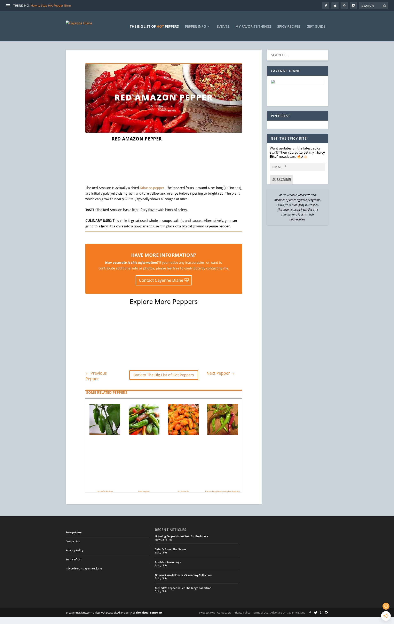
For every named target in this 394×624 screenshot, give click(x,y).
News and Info (164, 539)
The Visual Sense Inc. (149, 612)
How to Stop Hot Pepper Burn (51, 5)
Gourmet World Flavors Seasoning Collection (183, 575)
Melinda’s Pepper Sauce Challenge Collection (183, 588)
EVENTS (223, 27)
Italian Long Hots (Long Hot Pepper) (222, 491)
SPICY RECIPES (288, 27)
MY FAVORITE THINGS (253, 27)
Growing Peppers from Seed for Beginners (181, 536)
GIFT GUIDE (316, 27)
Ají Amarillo (183, 491)
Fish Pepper (144, 491)
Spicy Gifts (161, 552)
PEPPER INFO (195, 27)
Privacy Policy (74, 550)
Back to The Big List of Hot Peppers (163, 374)
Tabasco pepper (152, 188)
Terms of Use (74, 559)
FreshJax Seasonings (168, 562)
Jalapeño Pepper (105, 491)
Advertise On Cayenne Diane (84, 568)
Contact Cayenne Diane (161, 280)
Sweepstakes (74, 532)
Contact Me (73, 541)
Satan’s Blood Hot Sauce (170, 549)
